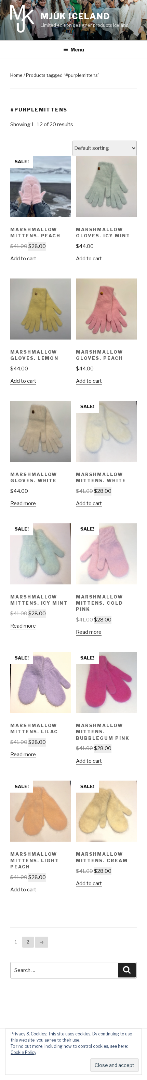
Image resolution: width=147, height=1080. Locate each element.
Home (16, 75)
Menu (77, 49)
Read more (23, 503)
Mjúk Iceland (75, 16)
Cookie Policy (23, 1052)
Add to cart (23, 259)
